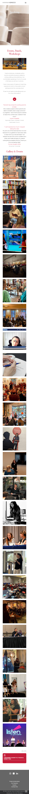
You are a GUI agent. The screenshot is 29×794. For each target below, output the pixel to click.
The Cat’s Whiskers (18, 793)
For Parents (14, 783)
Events (14, 785)
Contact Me (14, 786)
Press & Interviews (14, 781)
